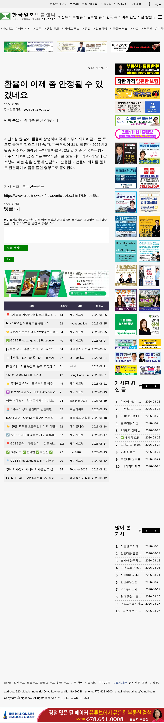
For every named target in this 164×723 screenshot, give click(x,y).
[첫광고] (28, 47)
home (91, 68)
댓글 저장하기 (16, 247)
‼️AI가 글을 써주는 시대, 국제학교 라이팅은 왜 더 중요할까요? (45, 314)
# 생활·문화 (51, 28)
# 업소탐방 (100, 28)
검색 (145, 682)
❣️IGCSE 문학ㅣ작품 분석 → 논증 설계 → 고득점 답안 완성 (43, 443)
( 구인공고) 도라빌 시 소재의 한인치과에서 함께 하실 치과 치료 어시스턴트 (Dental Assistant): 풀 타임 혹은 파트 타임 (132, 408)
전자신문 (134, 682)
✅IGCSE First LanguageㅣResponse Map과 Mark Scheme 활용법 (48, 340)
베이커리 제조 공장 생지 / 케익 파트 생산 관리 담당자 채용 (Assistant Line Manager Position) (133, 466)
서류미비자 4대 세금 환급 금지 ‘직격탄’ (132, 574)
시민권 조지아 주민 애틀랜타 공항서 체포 (132, 546)
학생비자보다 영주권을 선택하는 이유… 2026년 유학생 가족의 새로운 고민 (132, 401)
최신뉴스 (65, 17)
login (158, 4)
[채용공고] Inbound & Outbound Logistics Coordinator (132, 444)
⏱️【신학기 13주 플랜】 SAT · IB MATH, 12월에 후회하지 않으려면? (49, 357)
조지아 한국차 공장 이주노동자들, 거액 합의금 (132, 560)
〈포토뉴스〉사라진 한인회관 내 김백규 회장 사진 (132, 603)
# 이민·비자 (23, 28)
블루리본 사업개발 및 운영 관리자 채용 (132, 423)
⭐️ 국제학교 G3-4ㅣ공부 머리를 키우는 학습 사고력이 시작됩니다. (48, 383)
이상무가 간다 (59, 3)
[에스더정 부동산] (149, 275)
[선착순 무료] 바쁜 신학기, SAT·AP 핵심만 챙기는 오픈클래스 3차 (47, 349)
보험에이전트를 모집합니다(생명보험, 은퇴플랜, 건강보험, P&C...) (132, 459)
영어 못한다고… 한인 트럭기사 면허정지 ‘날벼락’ (132, 596)
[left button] (146, 386)
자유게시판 (121, 3)
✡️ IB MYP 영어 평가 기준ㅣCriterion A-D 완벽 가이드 (40, 392)
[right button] (155, 386)
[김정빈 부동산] (150, 357)
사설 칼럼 (144, 17)
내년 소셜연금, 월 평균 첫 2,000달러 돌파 (132, 567)
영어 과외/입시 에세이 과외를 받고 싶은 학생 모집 (37, 469)
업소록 (93, 3)
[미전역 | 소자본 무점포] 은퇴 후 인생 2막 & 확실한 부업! (41, 366)
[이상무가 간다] (56, 295)
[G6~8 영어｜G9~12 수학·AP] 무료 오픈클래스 (35, 417)
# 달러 (7, 104)
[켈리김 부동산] (149, 153)
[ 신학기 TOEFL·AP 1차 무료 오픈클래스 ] (32, 477)
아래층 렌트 (128, 451)
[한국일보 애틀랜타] (28, 17)
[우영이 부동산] (137, 97)
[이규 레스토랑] (135, 47)
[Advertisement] (137, 498)
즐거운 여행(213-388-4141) (23, 374)
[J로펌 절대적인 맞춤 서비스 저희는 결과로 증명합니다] (126, 275)
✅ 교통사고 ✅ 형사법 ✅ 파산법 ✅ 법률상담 (35, 452)
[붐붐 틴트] (149, 177)
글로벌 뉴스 (96, 17)
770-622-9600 (104, 691)
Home (8, 682)
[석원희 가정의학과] (126, 344)
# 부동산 (146, 28)
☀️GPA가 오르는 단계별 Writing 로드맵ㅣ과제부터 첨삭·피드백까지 (48, 331)
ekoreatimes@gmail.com (139, 691)
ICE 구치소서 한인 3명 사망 (132, 589)
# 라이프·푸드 (70, 28)
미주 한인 (129, 17)
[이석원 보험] (137, 84)
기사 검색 (136, 3)
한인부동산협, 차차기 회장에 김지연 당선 (132, 582)
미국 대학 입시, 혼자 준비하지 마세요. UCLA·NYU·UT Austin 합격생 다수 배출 (55, 400)
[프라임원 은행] (126, 177)
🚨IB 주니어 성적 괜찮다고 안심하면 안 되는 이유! (37, 409)
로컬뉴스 (79, 17)
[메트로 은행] (149, 202)
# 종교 (86, 28)
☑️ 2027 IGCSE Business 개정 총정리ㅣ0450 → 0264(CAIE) (44, 434)
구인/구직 (106, 3)
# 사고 (134, 28)
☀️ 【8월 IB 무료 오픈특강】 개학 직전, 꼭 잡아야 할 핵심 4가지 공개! (50, 426)
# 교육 (37, 28)
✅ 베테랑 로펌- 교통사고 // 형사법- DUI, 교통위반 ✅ (132, 437)
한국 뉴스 (113, 17)
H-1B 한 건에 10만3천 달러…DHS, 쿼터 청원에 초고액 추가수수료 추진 (132, 416)
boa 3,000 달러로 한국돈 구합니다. (28, 323)
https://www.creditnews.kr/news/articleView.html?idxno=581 (51, 196)
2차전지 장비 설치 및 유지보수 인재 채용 (132, 430)
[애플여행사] (150, 344)
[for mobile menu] (160, 17)
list (9, 259)
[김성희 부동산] (82, 47)
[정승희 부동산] (149, 300)
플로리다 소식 (78, 3)
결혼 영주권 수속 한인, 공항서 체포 (133, 610)
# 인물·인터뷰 (118, 28)
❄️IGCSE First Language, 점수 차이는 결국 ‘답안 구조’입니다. (45, 460)
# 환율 (16, 104)
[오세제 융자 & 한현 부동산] (137, 73)
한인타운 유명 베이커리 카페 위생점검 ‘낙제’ (132, 553)
